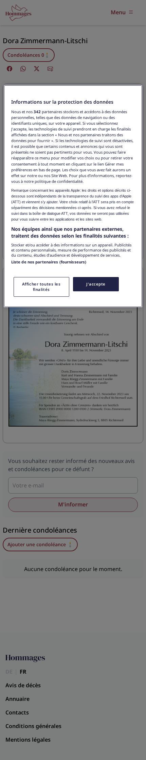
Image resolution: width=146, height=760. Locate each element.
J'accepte (96, 284)
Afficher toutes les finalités (41, 286)
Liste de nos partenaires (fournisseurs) (48, 261)
